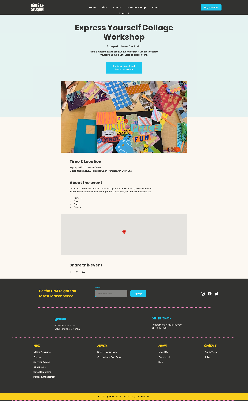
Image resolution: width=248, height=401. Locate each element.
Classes (37, 357)
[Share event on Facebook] (71, 272)
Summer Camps (41, 362)
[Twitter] (216, 293)
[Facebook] (209, 293)
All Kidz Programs (42, 352)
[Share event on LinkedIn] (83, 272)
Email (97, 288)
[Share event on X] (77, 272)
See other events (124, 69)
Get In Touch (211, 352)
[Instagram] (202, 293)
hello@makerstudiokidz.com (167, 324)
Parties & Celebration (44, 376)
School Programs (42, 372)
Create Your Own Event (109, 357)
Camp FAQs (39, 366)
